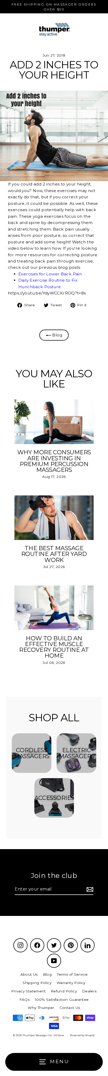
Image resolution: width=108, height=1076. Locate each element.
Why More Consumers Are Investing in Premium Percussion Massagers (54, 461)
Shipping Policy (37, 983)
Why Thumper (41, 1008)
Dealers (89, 991)
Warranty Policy (71, 983)
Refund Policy (64, 991)
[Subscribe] (89, 889)
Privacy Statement (28, 991)
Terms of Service (72, 974)
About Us (29, 974)
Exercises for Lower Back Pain (50, 273)
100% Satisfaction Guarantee (62, 999)
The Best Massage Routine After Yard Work (54, 554)
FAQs (24, 999)
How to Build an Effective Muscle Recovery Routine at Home (54, 647)
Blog (56, 334)
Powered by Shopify (82, 1035)
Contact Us (70, 1008)
